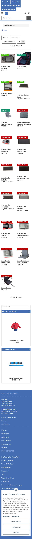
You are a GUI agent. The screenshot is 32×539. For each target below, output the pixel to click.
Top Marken (6, 2)
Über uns (4, 430)
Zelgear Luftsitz (6, 288)
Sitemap (4, 447)
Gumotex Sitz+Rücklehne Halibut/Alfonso (6, 123)
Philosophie (5, 433)
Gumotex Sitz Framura (5, 67)
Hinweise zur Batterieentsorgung (11, 485)
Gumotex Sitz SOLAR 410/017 (6, 261)
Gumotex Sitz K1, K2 (7, 93)
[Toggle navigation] (2, 12)
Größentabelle (5, 467)
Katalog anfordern (9, 9)
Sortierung (14, 37)
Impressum (6, 516)
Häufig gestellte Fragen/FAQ (10, 457)
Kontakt (3, 421)
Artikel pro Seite (8, 41)
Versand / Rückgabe (7, 464)
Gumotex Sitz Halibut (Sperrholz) (23, 177)
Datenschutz (15, 516)
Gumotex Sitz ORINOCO (5, 206)
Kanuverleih (16, 2)
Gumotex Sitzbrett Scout (23, 96)
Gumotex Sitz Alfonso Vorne (21, 150)
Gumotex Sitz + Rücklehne (6, 150)
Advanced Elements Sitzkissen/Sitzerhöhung (24, 123)
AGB (2, 474)
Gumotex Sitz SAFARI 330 (5, 234)
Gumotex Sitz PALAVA (21, 207)
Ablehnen (16, 532)
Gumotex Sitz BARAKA (5, 179)
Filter (6, 37)
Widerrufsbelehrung (7, 478)
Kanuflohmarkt (6, 440)
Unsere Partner (6, 444)
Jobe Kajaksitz (21, 66)
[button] (25, 13)
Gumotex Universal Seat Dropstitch (23, 261)
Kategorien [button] (6, 306)
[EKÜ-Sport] (6, 13)
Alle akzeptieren (16, 521)
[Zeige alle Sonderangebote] (29, 349)
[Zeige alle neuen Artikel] (29, 311)
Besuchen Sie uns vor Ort (12, 5)
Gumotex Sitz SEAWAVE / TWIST (23, 234)
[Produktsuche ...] (28, 18)
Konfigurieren (16, 527)
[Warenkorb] (29, 13)
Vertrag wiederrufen (7, 488)
